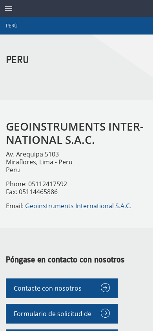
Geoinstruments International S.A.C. (78, 206)
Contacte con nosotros (48, 288)
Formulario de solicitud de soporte (52, 316)
